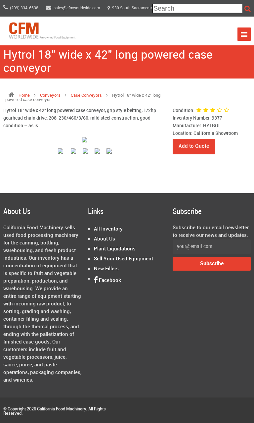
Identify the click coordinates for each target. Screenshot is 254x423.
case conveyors (86, 95)
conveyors (51, 95)
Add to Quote (194, 146)
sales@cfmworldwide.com (77, 8)
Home (24, 95)
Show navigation (244, 34)
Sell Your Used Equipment (123, 259)
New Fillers (106, 269)
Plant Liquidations (115, 249)
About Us (104, 239)
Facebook (109, 280)
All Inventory (108, 229)
